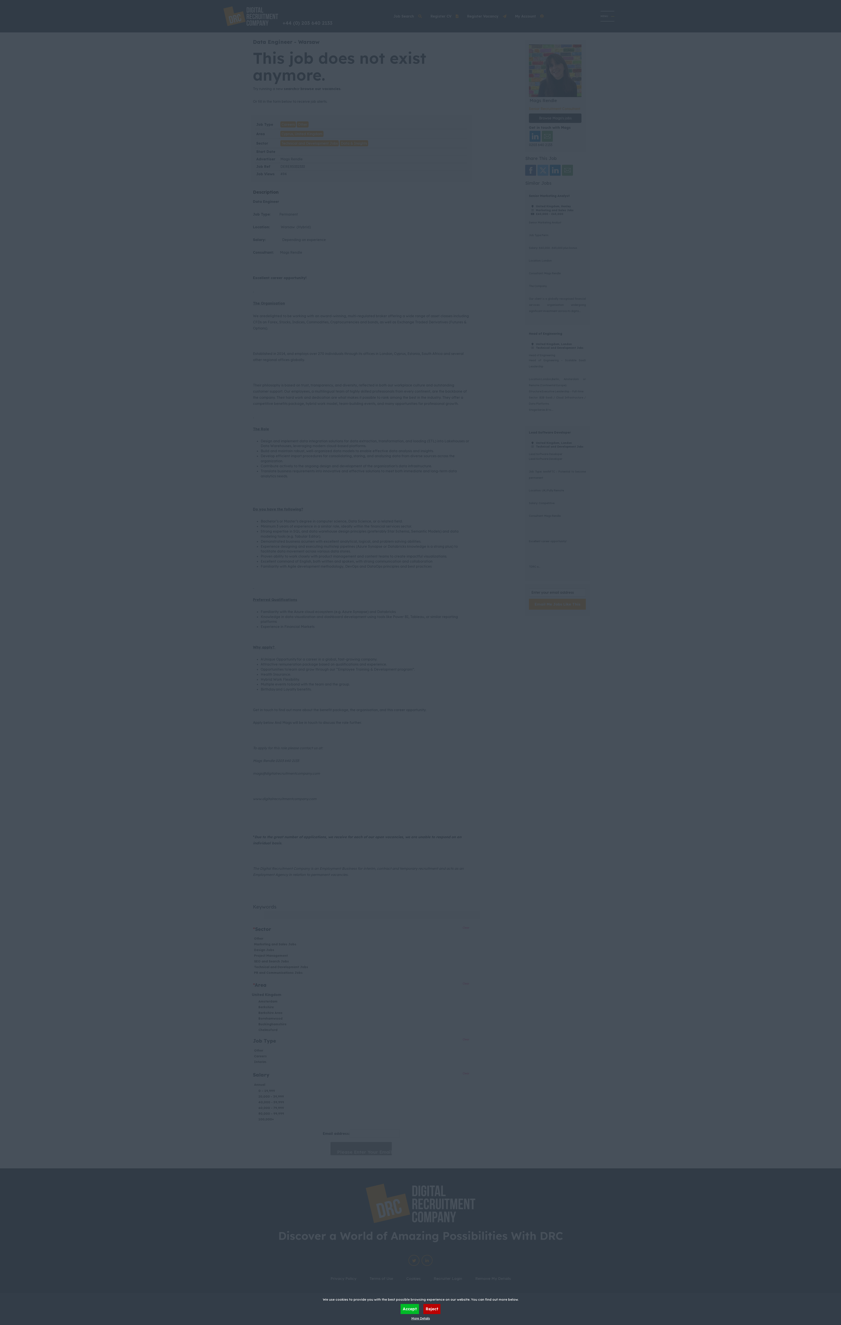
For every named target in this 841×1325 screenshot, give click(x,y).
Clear (466, 927)
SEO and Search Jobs (271, 961)
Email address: (336, 1133)
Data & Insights (354, 143)
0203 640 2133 (540, 145)
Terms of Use (381, 1278)
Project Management (271, 956)
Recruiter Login (448, 1278)
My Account (525, 16)
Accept (410, 1308)
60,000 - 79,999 (271, 1108)
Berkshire (266, 1007)
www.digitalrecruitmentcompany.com (284, 799)
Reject (432, 1308)
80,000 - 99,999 (271, 1114)
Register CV (441, 16)
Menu (605, 16)
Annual (259, 1085)
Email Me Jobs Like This (557, 604)
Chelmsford (267, 1030)
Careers (288, 124)
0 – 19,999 (266, 1091)
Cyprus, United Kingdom (301, 134)
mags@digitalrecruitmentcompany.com (286, 773)
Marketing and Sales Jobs (275, 944)
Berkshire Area (270, 1013)
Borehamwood (270, 1018)
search (290, 89)
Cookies (413, 1278)
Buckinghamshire (272, 1024)
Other (302, 124)
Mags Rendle (291, 159)
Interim (260, 1062)
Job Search (404, 16)
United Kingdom (266, 994)
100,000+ (266, 1119)
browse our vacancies (320, 89)
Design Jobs (264, 950)
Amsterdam (267, 1001)
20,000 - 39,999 (271, 1096)
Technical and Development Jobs (309, 143)
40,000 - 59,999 (271, 1102)
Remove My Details (493, 1278)
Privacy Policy (343, 1278)
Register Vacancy (482, 16)
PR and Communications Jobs (278, 973)
